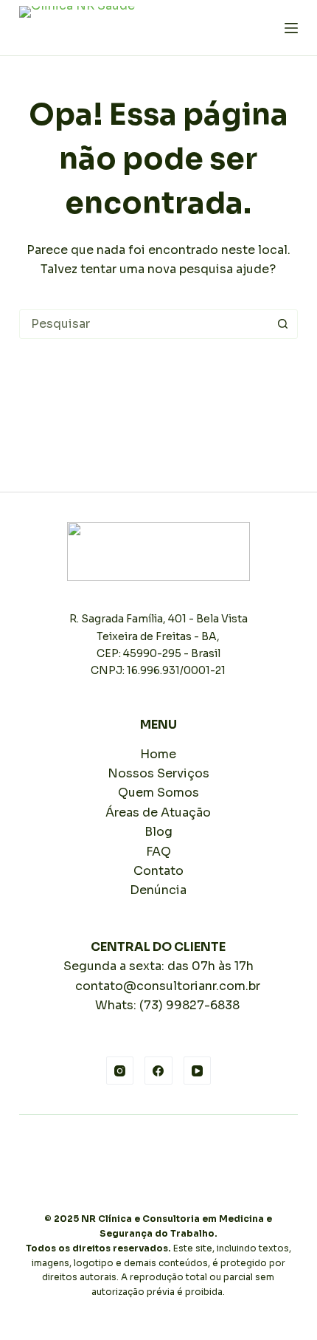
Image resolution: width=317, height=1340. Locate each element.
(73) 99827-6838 (189, 1005)
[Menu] (291, 28)
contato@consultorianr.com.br (167, 986)
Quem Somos (158, 792)
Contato (158, 871)
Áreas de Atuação (158, 812)
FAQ (158, 851)
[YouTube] (198, 1070)
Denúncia (158, 890)
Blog (158, 831)
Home (158, 754)
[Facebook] (158, 1070)
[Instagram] (120, 1070)
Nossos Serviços (158, 773)
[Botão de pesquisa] (282, 324)
